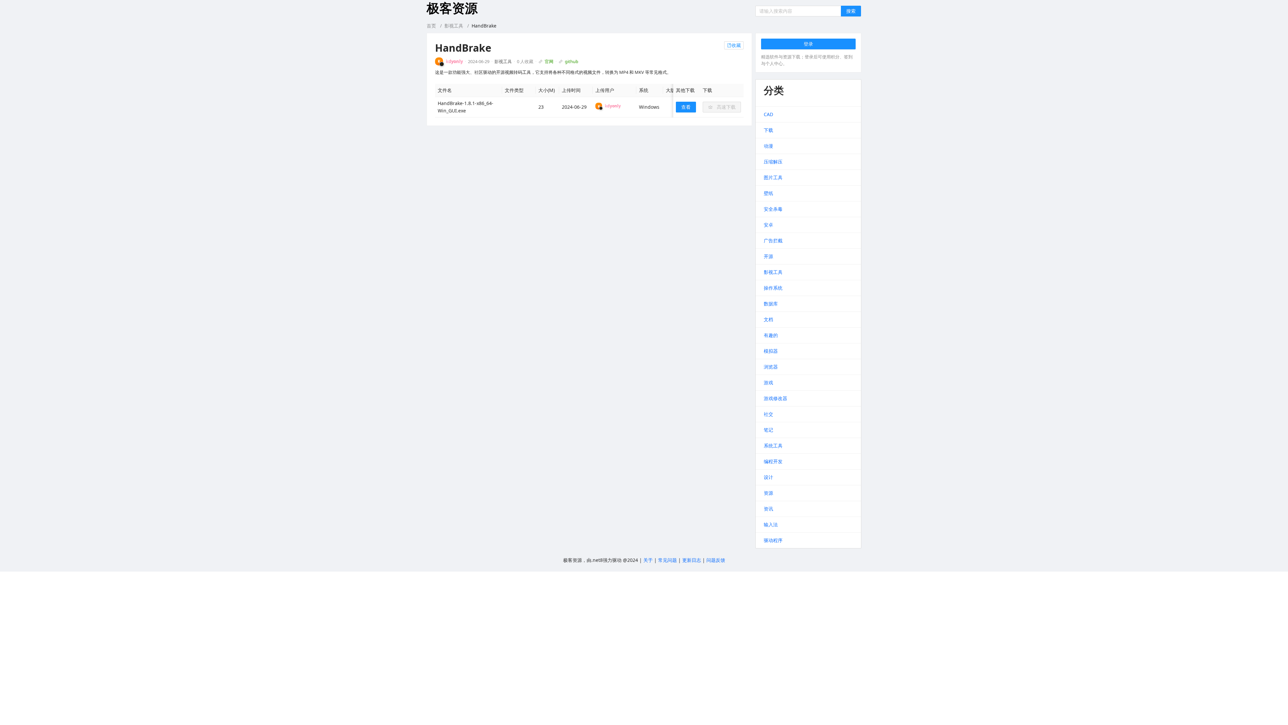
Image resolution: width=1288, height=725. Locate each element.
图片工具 (773, 177)
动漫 (768, 146)
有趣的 (771, 335)
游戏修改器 (775, 398)
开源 (768, 256)
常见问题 (667, 560)
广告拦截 (773, 240)
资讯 (768, 508)
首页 (431, 25)
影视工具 (453, 25)
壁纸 (768, 193)
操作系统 (773, 288)
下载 (768, 130)
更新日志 (691, 560)
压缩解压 (773, 161)
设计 (768, 477)
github (571, 61)
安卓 (768, 225)
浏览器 (771, 367)
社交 (768, 414)
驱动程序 (773, 540)
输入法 (771, 524)
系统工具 (773, 445)
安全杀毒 (773, 209)
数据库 (771, 303)
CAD (768, 114)
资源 (768, 493)
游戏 (768, 382)
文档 (768, 319)
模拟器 (771, 351)
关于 (648, 560)
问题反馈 (715, 560)
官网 (549, 61)
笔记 (768, 430)
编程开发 (773, 461)
